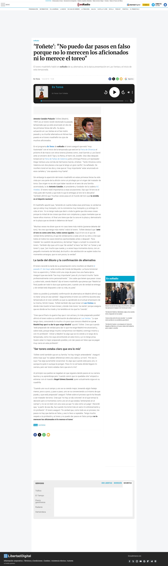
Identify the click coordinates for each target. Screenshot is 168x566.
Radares (38, 507)
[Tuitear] (113, 78)
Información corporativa (13, 561)
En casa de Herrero (74, 9)
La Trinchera (85, 9)
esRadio (36, 41)
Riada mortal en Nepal (98, 1)
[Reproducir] (114, 92)
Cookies (47, 561)
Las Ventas (88, 303)
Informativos (44, 9)
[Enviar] (117, 78)
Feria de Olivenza (88, 149)
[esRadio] (84, 5)
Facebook (129, 561)
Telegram (151, 561)
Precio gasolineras (40, 501)
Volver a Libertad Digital (133, 4)
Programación (33, 9)
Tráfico (38, 491)
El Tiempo (39, 495)
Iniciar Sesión (165, 4)
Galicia (93, 9)
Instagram (136, 561)
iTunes (155, 561)
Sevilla (111, 9)
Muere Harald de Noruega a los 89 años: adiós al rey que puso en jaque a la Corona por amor (119, 307)
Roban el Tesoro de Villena (116, 1)
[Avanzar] (123, 92)
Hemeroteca (40, 512)
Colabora (146, 5)
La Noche (63, 9)
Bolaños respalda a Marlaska (85, 1)
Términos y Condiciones (33, 561)
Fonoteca (125, 9)
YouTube (140, 561)
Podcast (118, 9)
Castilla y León (102, 9)
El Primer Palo (134, 9)
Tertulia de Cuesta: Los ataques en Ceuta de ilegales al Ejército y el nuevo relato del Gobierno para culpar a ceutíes (119, 326)
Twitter (133, 561)
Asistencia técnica (58, 561)
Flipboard (148, 561)
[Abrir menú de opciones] (132, 92)
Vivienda (106, 1)
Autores (70, 561)
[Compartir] (109, 78)
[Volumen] (129, 92)
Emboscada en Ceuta (57, 1)
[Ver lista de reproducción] (131, 100)
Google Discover (144, 561)
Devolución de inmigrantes (70, 1)
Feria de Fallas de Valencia (55, 159)
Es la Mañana (54, 9)
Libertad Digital (66, 556)
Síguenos (130, 79)
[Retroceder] (105, 92)
